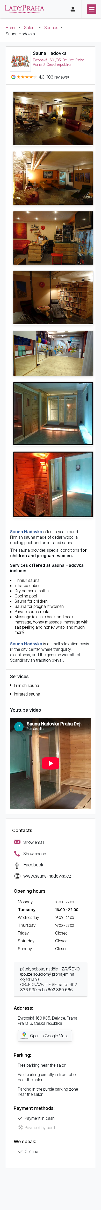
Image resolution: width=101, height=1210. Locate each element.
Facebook (33, 864)
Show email (33, 842)
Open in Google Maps (49, 1035)
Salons (30, 27)
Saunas (51, 27)
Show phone (34, 853)
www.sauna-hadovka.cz (47, 876)
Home (11, 27)
